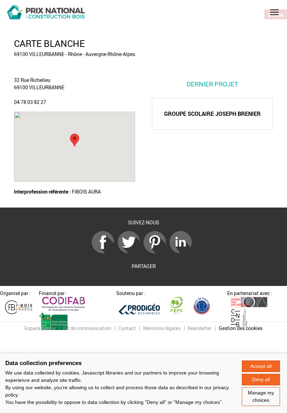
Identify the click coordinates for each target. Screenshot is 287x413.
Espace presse (40, 328)
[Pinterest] (156, 251)
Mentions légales (162, 328)
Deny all (261, 379)
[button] (274, 12)
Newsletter (199, 328)
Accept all (261, 366)
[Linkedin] (182, 251)
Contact (127, 328)
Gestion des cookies (240, 328)
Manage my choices (261, 396)
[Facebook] (105, 251)
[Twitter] (131, 251)
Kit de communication (87, 328)
